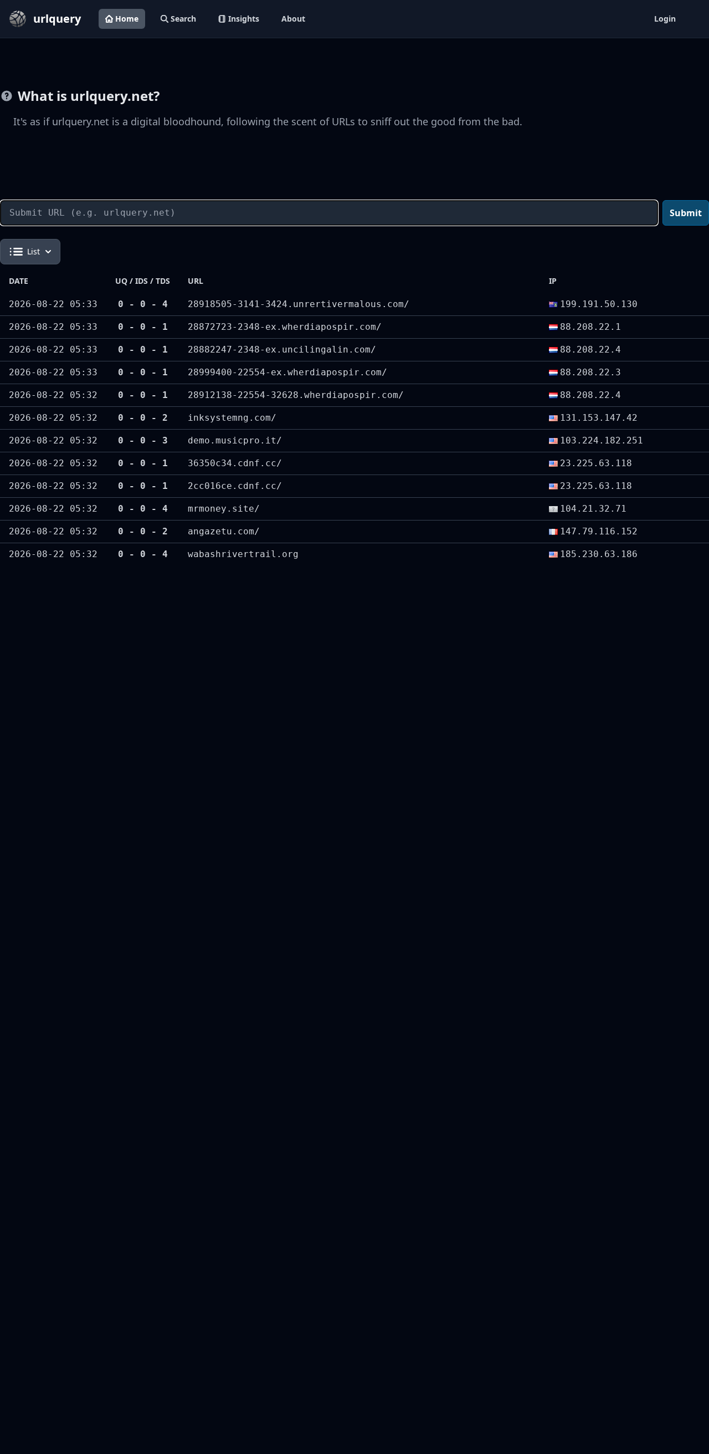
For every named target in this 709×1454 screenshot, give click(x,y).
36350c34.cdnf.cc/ (235, 463)
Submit (686, 213)
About (293, 18)
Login (665, 18)
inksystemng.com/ (232, 417)
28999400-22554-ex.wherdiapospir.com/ (287, 372)
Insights (243, 18)
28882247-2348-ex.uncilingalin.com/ (282, 349)
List (33, 251)
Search (183, 18)
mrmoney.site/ (224, 508)
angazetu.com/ (224, 531)
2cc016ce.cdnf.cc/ (235, 486)
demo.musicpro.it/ (235, 440)
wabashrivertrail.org (243, 554)
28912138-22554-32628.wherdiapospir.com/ (296, 395)
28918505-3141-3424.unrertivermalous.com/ (298, 304)
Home (126, 18)
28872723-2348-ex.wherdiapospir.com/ (285, 327)
